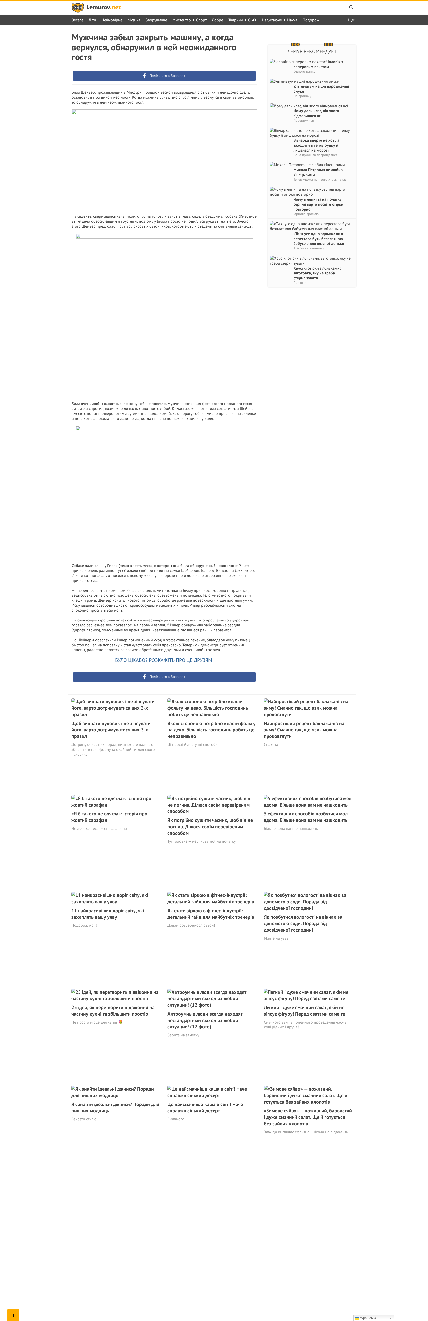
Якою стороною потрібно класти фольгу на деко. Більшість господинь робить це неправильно (211, 729)
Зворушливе (156, 19)
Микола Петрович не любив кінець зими (318, 172)
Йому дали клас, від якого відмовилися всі (316, 113)
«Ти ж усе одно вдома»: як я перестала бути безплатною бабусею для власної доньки (319, 238)
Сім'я (252, 19)
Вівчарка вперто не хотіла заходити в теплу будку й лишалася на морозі (316, 145)
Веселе (77, 19)
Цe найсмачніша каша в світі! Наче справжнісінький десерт (205, 1107)
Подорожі (311, 19)
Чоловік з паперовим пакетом (318, 64)
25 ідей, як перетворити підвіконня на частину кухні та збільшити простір (113, 1010)
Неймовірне (111, 19)
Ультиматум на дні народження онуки (321, 89)
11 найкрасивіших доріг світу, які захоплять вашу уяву (107, 913)
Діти (92, 19)
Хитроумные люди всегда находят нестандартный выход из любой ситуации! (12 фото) (204, 1020)
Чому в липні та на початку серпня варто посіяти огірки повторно (318, 204)
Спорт (201, 19)
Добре (217, 19)
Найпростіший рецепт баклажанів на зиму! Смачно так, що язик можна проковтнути (304, 729)
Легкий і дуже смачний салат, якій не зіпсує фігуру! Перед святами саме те (304, 1010)
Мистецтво (181, 19)
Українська (367, 1318)
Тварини (235, 19)
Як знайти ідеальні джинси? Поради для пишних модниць (115, 1107)
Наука (292, 19)
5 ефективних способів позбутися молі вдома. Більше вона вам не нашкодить (306, 816)
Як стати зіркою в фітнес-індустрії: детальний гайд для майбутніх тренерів (210, 913)
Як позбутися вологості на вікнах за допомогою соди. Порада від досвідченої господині (303, 923)
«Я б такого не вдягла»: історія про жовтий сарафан (109, 816)
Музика (134, 19)
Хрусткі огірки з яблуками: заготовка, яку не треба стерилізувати (317, 273)
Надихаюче (272, 19)
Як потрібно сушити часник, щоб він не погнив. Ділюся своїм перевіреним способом (210, 826)
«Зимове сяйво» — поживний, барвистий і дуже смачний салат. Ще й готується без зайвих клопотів (308, 1117)
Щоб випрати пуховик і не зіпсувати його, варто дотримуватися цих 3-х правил (111, 729)
